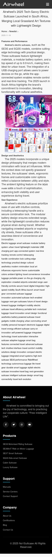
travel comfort (28, 348)
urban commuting (33, 320)
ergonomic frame (19, 270)
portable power (16, 278)
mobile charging (17, 320)
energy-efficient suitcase (18, 328)
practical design (19, 262)
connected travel (17, 344)
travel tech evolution (22, 379)
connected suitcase (15, 293)
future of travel (34, 301)
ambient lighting (15, 274)
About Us (7, 515)
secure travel (22, 285)
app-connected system (24, 250)
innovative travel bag (19, 371)
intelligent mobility (25, 305)
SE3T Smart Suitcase (12, 453)
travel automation (20, 336)
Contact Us (8, 529)
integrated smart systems (21, 355)
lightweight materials (29, 247)
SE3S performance (18, 359)
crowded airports (20, 282)
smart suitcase (23, 243)
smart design (31, 313)
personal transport (17, 324)
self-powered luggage (21, 332)
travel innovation (17, 313)
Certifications (9, 520)
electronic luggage (35, 324)
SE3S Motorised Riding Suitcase (17, 444)
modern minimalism (20, 266)
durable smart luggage (16, 367)
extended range (35, 282)
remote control (16, 254)
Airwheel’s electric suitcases (17, 44)
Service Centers (10, 491)
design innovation (18, 351)
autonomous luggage (21, 363)
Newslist (13, 31)
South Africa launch (24, 289)
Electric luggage (8, 243)
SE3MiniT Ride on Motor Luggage (18, 448)
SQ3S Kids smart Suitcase (15, 458)
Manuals (7, 486)
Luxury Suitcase (10, 467)
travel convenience (31, 274)
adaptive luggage (17, 340)
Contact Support (10, 496)
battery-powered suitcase (23, 316)
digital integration (37, 285)
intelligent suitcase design (21, 375)
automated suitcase (20, 297)
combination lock (16, 258)
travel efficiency (17, 309)
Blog (5, 524)
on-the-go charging (32, 278)
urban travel (14, 247)
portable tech (31, 309)
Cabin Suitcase (10, 462)
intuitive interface (14, 348)
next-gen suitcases (18, 301)
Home (4, 31)
